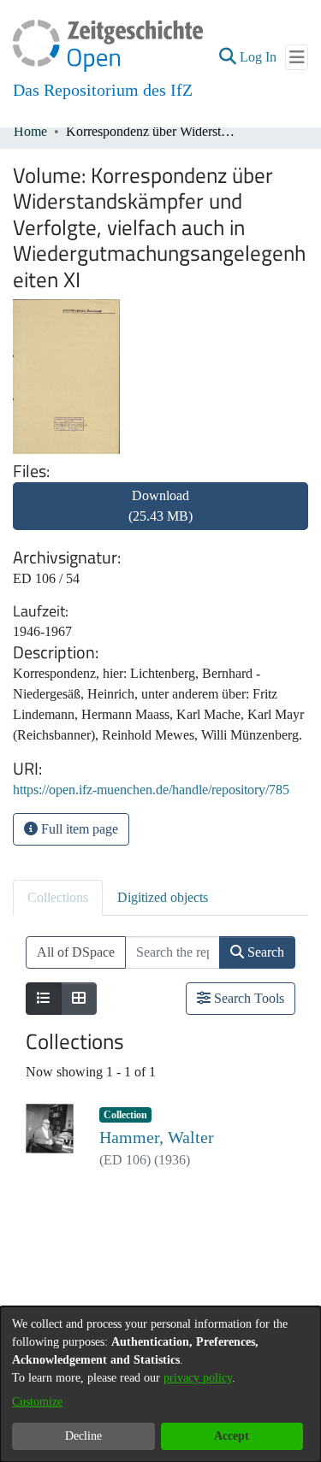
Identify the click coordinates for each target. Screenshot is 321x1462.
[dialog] (160, 1384)
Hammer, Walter (156, 1137)
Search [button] (264, 952)
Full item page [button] (78, 829)
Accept (231, 1436)
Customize (37, 1401)
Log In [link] (259, 57)
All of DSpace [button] (76, 952)
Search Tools (247, 998)
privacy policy (197, 1377)
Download (160, 505)
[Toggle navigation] (296, 57)
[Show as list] (44, 998)
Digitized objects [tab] (162, 897)
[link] (160, 516)
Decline (83, 1436)
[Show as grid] (79, 998)
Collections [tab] (57, 897)
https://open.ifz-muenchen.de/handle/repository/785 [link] (151, 789)
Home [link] (30, 131)
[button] (227, 57)
